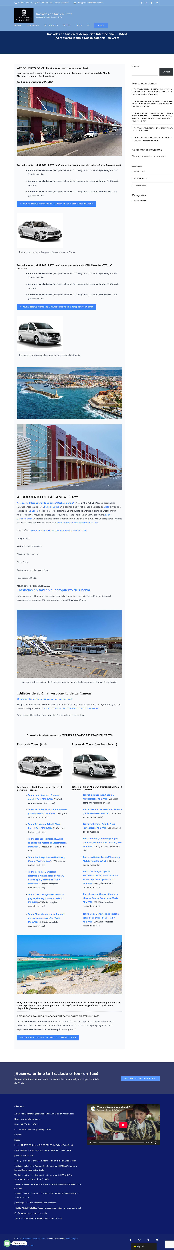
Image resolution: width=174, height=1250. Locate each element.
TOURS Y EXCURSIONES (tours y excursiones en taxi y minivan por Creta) (47, 1208)
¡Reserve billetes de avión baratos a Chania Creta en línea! (70, 708)
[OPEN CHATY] (7, 1243)
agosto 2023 (140, 186)
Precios (67, 25)
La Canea (33, 510)
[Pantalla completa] (156, 1142)
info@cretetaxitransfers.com (90, 2)
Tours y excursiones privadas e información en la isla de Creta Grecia (45, 1160)
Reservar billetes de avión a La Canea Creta (45, 699)
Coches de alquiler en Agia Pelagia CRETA (33, 1129)
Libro (101, 25)
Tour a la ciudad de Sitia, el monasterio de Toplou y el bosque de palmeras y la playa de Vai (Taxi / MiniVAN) (152, 91)
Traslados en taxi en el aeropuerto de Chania (53, 590)
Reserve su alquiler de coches (27, 1119)
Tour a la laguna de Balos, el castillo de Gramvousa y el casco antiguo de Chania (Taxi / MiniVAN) (152, 103)
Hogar (18, 25)
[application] (123, 1124)
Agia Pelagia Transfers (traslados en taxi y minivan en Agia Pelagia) (44, 1113)
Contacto (18, 1134)
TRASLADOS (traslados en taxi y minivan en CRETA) (38, 1218)
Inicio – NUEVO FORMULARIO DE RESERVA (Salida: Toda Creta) (43, 1145)
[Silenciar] (152, 1142)
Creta (106, 506)
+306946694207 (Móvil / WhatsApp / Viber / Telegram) (43, 2)
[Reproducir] (90, 1142)
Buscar (135, 66)
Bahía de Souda (51, 506)
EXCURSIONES (51, 25)
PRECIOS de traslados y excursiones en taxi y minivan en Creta (42, 1150)
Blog (79, 25)
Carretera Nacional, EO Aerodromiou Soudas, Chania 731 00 (57, 530)
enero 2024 (139, 172)
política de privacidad (23, 1155)
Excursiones (140, 201)
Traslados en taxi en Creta (53, 14)
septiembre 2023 (142, 179)
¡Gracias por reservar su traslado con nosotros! (35, 1202)
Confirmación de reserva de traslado (30, 1213)
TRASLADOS (33, 25)
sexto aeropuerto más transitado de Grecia (77, 522)
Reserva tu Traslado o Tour (140, 1078)
